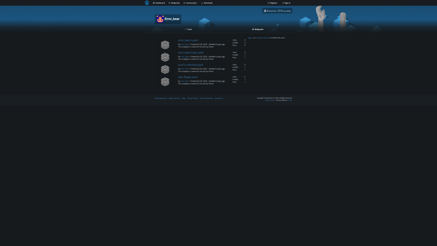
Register (273, 3)
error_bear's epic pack (191, 52)
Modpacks (175, 3)
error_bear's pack (188, 40)
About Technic (174, 98)
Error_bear (184, 44)
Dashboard (160, 3)
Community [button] (190, 3)
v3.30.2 (290, 100)
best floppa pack (188, 77)
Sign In (287, 3)
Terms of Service (206, 98)
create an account (263, 38)
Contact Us (219, 98)
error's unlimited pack (190, 65)
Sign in (250, 38)
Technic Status (270, 100)
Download (207, 3)
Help (183, 98)
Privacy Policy (192, 98)
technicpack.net (161, 98)
